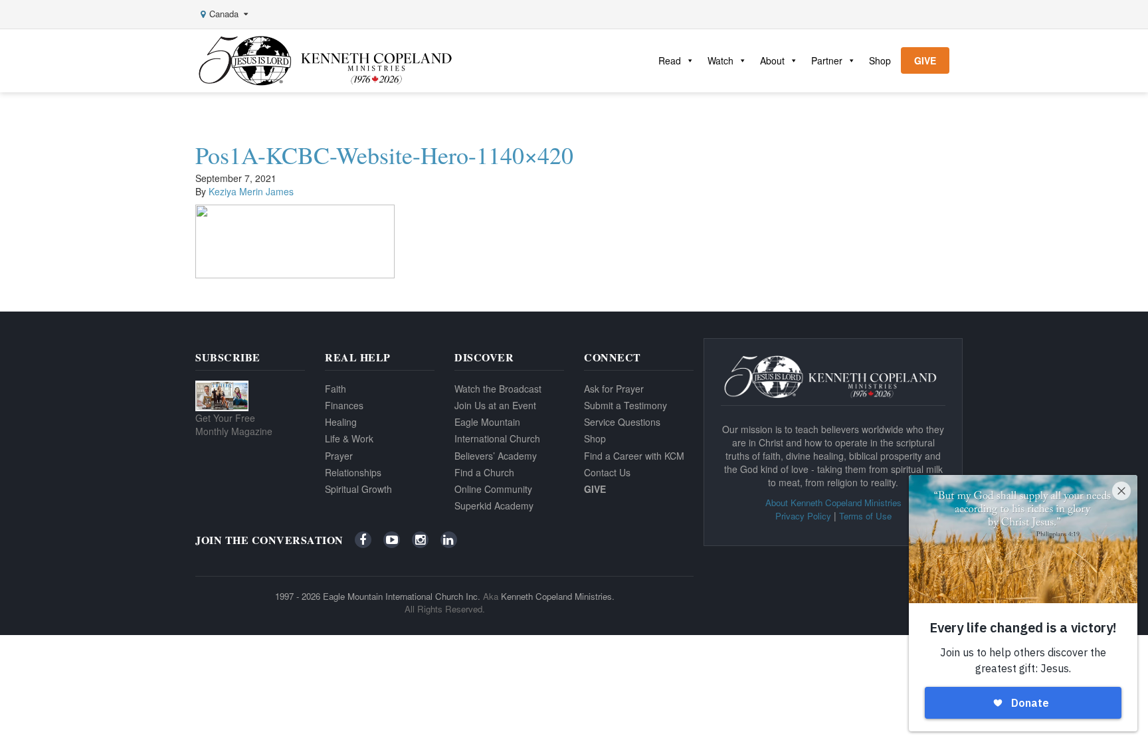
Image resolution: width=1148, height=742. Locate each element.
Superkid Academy (493, 505)
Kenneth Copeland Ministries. (558, 596)
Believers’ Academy (495, 455)
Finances (344, 405)
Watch (720, 60)
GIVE (925, 60)
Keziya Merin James (251, 191)
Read (669, 60)
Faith (335, 388)
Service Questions (622, 421)
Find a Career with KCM (634, 455)
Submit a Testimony (625, 405)
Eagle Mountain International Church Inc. (401, 596)
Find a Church (484, 472)
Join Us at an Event (495, 405)
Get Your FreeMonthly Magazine (233, 424)
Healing (341, 421)
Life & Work (349, 438)
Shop (880, 60)
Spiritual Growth (358, 489)
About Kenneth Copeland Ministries (833, 502)
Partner (826, 60)
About (772, 60)
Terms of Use (865, 516)
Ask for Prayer (614, 388)
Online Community (493, 489)
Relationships (353, 472)
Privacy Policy (803, 516)
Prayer (339, 455)
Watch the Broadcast (497, 388)
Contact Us (607, 472)
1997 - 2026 (297, 596)
